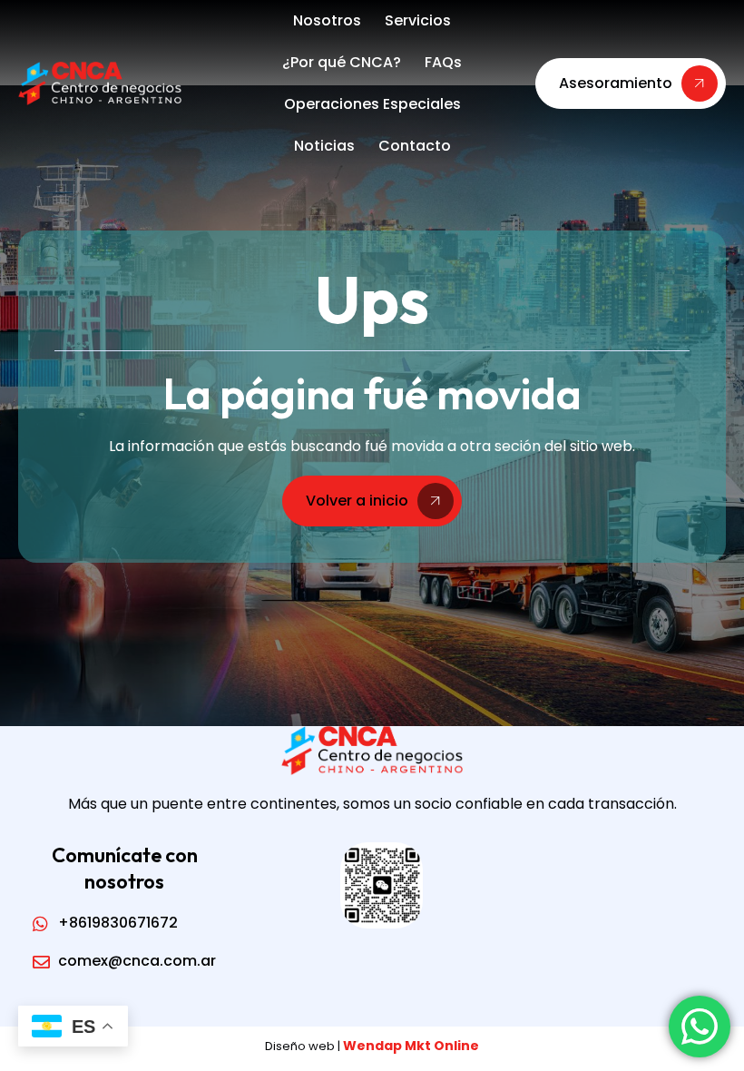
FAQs (443, 62)
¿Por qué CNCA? (341, 62)
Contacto (414, 145)
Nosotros (327, 20)
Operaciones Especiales (372, 103)
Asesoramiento (615, 83)
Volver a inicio (357, 500)
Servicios (418, 20)
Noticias (324, 145)
